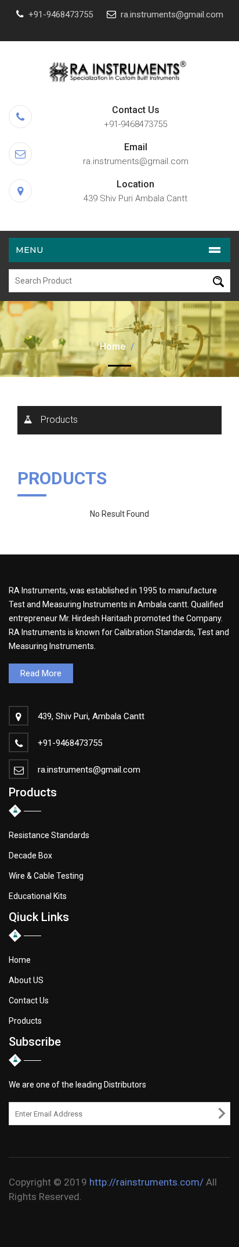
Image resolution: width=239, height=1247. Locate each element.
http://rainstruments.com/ (146, 1182)
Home (112, 346)
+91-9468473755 (60, 14)
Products (59, 419)
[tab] (119, 420)
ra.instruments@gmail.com (172, 14)
